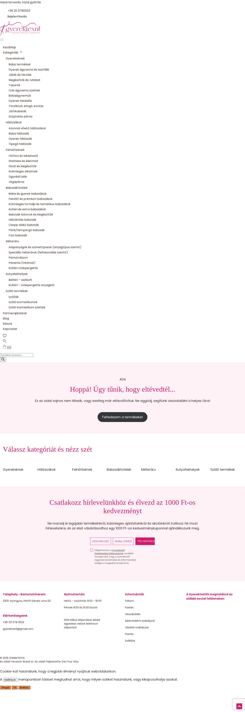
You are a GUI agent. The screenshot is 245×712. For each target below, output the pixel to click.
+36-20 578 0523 (13, 622)
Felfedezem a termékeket (122, 417)
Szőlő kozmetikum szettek (27, 307)
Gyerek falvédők (20, 101)
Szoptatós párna (20, 116)
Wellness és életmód (23, 161)
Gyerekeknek (15, 58)
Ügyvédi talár (18, 177)
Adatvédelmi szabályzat (140, 621)
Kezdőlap (9, 47)
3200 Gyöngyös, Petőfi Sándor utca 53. (27, 601)
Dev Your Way (70, 661)
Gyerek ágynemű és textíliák (29, 70)
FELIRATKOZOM (146, 541)
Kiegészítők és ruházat (24, 80)
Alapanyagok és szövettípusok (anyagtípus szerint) (45, 247)
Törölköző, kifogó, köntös (26, 106)
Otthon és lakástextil (23, 156)
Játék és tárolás (20, 75)
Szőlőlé (13, 297)
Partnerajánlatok (15, 313)
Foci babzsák (18, 235)
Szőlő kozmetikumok (23, 302)
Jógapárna (16, 182)
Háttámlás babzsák (22, 220)
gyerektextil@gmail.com (18, 629)
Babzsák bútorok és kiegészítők (31, 214)
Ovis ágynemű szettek (24, 90)
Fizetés (129, 607)
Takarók (14, 85)
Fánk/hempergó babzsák (27, 230)
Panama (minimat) (22, 263)
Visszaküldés (132, 614)
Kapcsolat (10, 329)
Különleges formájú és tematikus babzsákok (39, 204)
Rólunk (7, 324)
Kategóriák (10, 52)
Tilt (14, 687)
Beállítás (24, 687)
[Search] (3, 359)
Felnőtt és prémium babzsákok (31, 199)
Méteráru (12, 241)
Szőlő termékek (17, 291)
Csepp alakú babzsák (24, 225)
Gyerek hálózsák (20, 139)
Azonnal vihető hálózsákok (27, 128)
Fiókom (129, 601)
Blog (6, 318)
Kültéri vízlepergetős (23, 268)
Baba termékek (20, 64)
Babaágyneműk (20, 96)
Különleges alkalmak (23, 171)
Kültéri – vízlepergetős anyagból (31, 285)
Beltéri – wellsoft (20, 280)
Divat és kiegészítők (23, 166)
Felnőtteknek (15, 150)
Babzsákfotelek (17, 188)
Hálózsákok (14, 122)
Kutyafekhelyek (17, 274)
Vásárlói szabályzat (137, 627)
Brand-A (28, 661)
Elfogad (5, 687)
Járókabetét (18, 111)
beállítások (10, 679)
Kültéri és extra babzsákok (27, 209)
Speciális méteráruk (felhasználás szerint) (38, 252)
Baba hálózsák (19, 133)
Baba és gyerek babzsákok (28, 194)
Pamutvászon (18, 258)
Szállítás (130, 641)
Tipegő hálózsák (20, 144)
